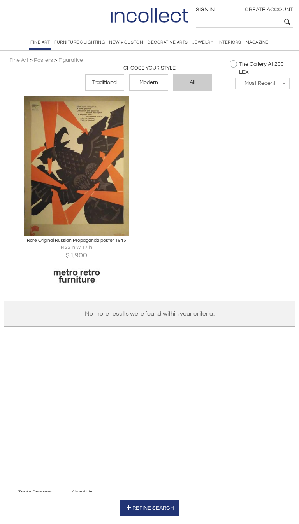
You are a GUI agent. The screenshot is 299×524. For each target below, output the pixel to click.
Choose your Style (149, 68)
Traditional (105, 82)
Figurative (70, 60)
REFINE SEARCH (153, 508)
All (192, 82)
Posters (43, 60)
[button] (262, 83)
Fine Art (18, 60)
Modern (148, 82)
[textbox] (238, 21)
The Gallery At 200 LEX (261, 68)
